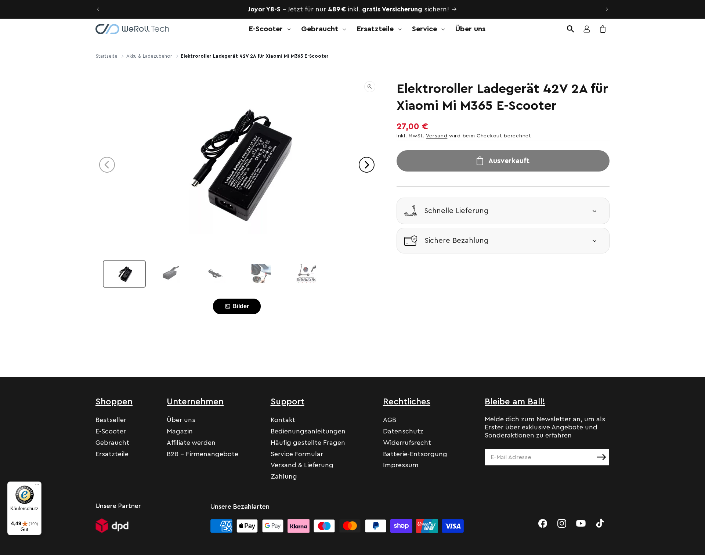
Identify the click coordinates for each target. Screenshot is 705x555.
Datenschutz (403, 431)
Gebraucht (112, 442)
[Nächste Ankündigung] (607, 9)
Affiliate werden (191, 442)
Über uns (181, 420)
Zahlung (284, 476)
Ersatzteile (112, 454)
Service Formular (297, 454)
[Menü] (37, 486)
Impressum (401, 465)
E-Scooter (110, 431)
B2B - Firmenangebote (202, 454)
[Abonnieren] (601, 457)
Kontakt (283, 420)
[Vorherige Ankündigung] (98, 9)
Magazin (180, 431)
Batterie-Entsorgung (415, 454)
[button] (267, 29)
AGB (389, 420)
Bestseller (110, 420)
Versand (436, 135)
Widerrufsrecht (407, 442)
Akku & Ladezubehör (149, 56)
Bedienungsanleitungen (308, 431)
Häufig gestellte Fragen (308, 442)
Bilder (240, 306)
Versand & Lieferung (302, 465)
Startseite (107, 56)
